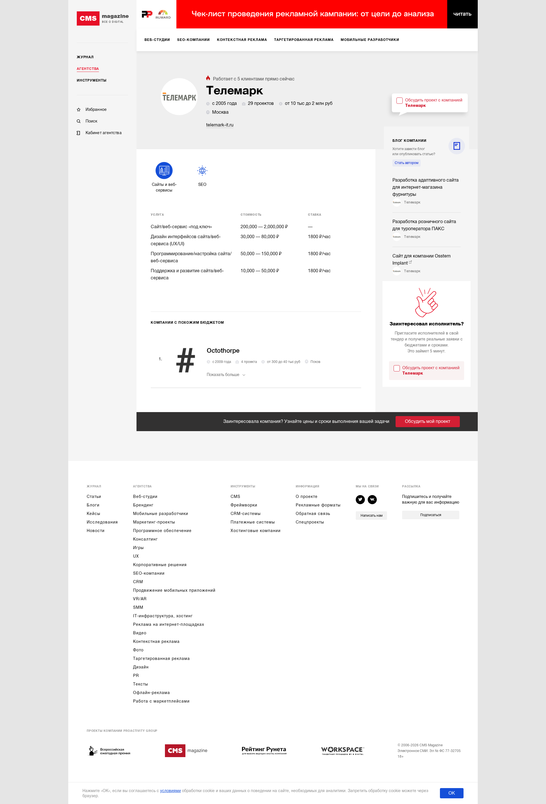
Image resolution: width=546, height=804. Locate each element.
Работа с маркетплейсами (161, 701)
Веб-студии (145, 496)
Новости (96, 530)
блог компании (409, 141)
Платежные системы (253, 522)
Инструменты (92, 80)
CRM (138, 581)
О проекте (307, 496)
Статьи (94, 496)
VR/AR (140, 599)
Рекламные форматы (318, 505)
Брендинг (143, 505)
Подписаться (430, 515)
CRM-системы (246, 513)
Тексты (140, 684)
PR (136, 675)
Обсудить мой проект (427, 421)
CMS (235, 496)
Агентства (88, 69)
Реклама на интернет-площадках (168, 624)
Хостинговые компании (256, 530)
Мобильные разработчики (160, 513)
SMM (138, 607)
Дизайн (141, 667)
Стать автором (406, 163)
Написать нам (371, 516)
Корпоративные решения (160, 564)
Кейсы (93, 513)
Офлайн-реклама (151, 692)
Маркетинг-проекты (154, 522)
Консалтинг (145, 539)
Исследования (102, 522)
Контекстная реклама (156, 641)
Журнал (85, 57)
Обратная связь (313, 513)
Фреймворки (244, 505)
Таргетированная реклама (161, 658)
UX (136, 556)
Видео (139, 633)
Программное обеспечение (162, 530)
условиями (170, 790)
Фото (138, 650)
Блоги (93, 505)
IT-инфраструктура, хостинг (163, 616)
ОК (451, 793)
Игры (138, 547)
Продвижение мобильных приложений (174, 590)
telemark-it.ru (219, 125)
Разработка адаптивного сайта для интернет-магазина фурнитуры (425, 187)
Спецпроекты (310, 522)
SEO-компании (149, 573)
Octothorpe (223, 350)
